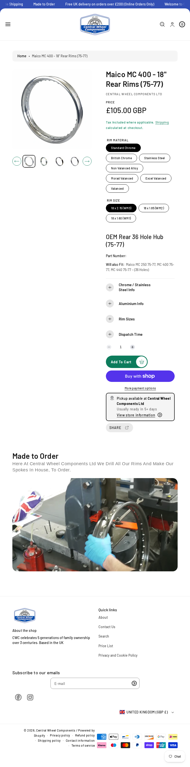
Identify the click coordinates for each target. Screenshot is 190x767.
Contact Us (106, 627)
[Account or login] (172, 24)
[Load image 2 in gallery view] (44, 161)
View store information (136, 415)
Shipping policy (49, 740)
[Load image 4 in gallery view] (74, 161)
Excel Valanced (155, 178)
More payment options (140, 388)
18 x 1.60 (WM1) (121, 218)
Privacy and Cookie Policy (118, 655)
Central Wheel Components (55, 730)
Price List (105, 646)
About (103, 617)
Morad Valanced (122, 178)
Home (21, 56)
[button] (8, 24)
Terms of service (83, 745)
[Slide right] (87, 161)
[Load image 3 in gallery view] (59, 161)
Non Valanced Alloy (124, 168)
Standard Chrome (123, 148)
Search (103, 636)
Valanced (117, 188)
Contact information (80, 740)
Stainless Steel (154, 158)
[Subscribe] (134, 683)
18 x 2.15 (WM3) (121, 208)
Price (110, 102)
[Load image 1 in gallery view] (29, 161)
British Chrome (121, 158)
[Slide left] (16, 161)
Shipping (162, 122)
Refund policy (85, 735)
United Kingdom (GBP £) (147, 712)
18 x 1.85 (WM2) (154, 208)
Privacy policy (60, 735)
